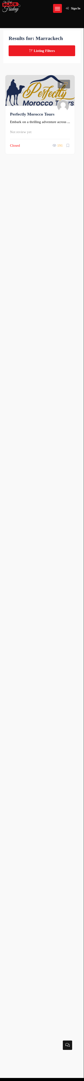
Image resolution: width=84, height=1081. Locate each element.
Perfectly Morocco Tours (32, 114)
